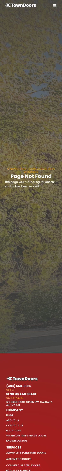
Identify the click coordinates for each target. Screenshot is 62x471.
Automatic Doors (18, 459)
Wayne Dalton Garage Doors (26, 435)
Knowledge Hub (16, 440)
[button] (54, 5)
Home (10, 415)
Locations (13, 430)
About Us (12, 420)
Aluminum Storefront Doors (26, 453)
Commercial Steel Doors (23, 465)
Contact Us (14, 425)
